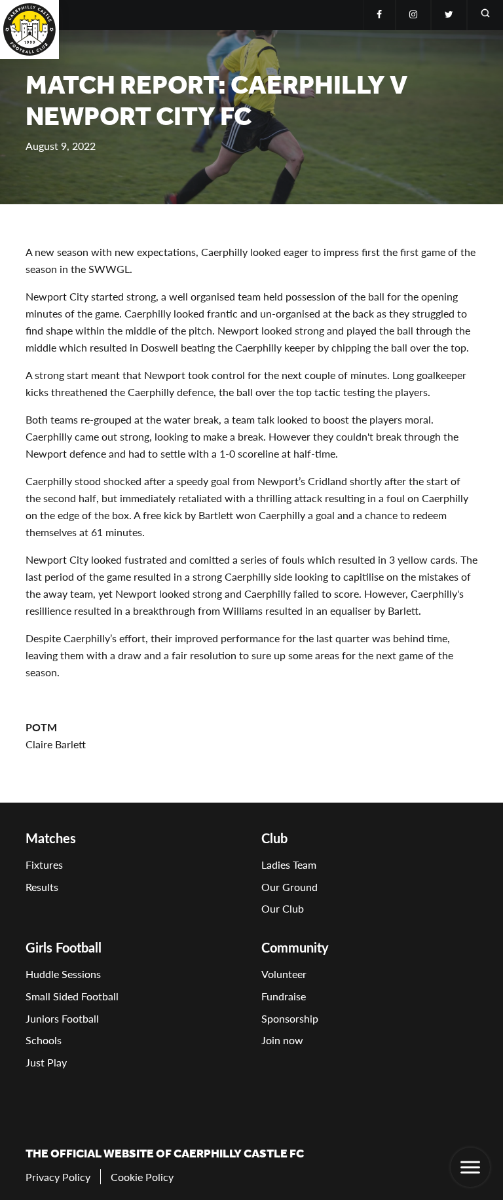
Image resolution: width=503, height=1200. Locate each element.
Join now (282, 1039)
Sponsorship (289, 1018)
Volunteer (284, 973)
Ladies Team (288, 864)
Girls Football (64, 947)
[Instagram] (413, 15)
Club (274, 838)
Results (42, 886)
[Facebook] (379, 15)
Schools (44, 1039)
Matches (51, 838)
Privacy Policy (58, 1176)
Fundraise (283, 996)
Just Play (46, 1062)
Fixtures (44, 864)
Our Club (282, 908)
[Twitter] (449, 15)
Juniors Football (62, 1018)
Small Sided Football (72, 996)
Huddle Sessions (63, 973)
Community (295, 947)
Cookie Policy (142, 1176)
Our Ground (289, 886)
